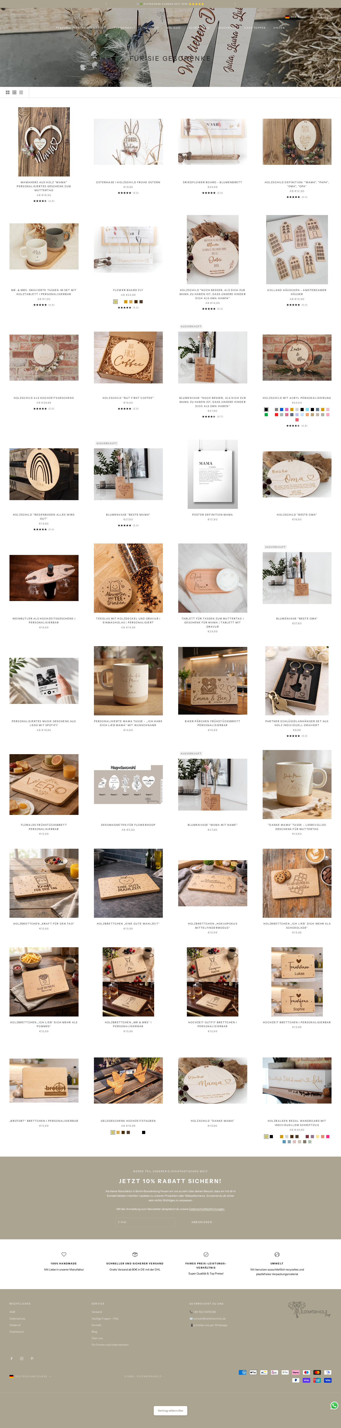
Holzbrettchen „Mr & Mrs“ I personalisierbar (128, 1024)
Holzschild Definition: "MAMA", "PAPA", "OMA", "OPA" (297, 184)
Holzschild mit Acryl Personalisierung (297, 397)
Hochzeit (151, 27)
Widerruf (15, 1325)
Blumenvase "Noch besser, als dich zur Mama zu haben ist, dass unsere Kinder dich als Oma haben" (212, 402)
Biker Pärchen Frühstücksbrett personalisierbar (212, 723)
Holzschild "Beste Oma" (297, 514)
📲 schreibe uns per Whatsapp (208, 1325)
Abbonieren (201, 1222)
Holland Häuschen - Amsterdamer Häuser (297, 292)
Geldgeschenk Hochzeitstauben (128, 1120)
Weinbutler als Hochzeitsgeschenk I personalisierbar (44, 620)
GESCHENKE (227, 27)
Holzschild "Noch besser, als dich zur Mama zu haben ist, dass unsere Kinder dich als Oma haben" (213, 294)
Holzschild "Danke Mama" (213, 1120)
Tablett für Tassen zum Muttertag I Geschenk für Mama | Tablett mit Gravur (213, 622)
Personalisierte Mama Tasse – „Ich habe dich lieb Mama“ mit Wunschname (128, 723)
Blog (94, 1331)
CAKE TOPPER (255, 27)
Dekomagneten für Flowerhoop (128, 824)
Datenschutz (17, 1318)
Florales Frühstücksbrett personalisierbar (44, 826)
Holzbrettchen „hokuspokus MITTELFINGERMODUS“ (212, 925)
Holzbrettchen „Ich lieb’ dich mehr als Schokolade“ (297, 925)
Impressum (16, 1331)
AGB (12, 1312)
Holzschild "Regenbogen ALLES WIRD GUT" (44, 516)
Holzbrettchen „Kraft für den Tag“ (44, 923)
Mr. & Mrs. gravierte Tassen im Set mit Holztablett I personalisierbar (44, 292)
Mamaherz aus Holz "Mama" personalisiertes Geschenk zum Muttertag (44, 186)
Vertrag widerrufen (170, 1410)
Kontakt (96, 1325)
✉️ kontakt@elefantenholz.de (207, 1318)
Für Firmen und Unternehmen (110, 1344)
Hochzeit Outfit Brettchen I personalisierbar (212, 1024)
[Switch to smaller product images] (14, 92)
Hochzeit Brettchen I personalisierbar (297, 1022)
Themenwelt (125, 27)
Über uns (97, 1338)
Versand (97, 1312)
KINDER (279, 27)
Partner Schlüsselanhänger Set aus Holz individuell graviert (297, 723)
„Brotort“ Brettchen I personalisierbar (43, 1120)
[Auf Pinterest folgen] (32, 1359)
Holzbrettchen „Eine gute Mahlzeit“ (128, 923)
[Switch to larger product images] (7, 92)
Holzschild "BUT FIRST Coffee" (128, 397)
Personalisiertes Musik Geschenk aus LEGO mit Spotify (44, 723)
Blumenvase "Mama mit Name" (213, 824)
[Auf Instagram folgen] (22, 1359)
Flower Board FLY (128, 290)
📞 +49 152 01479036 (202, 1312)
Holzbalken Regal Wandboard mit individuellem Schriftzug (297, 1122)
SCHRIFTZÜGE (199, 27)
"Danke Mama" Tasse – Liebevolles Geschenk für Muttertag (297, 826)
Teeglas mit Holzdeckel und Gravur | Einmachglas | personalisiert (128, 620)
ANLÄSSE (174, 27)
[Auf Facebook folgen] (11, 1359)
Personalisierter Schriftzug (81, 27)
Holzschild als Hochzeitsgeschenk (44, 397)
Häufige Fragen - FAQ (105, 1318)
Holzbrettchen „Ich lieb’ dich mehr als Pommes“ (44, 1024)
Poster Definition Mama (212, 514)
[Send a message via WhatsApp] (334, 1405)
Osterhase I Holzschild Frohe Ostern (128, 182)
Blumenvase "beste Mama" (128, 514)
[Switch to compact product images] (21, 92)
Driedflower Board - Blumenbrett (212, 182)
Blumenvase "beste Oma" (297, 618)
